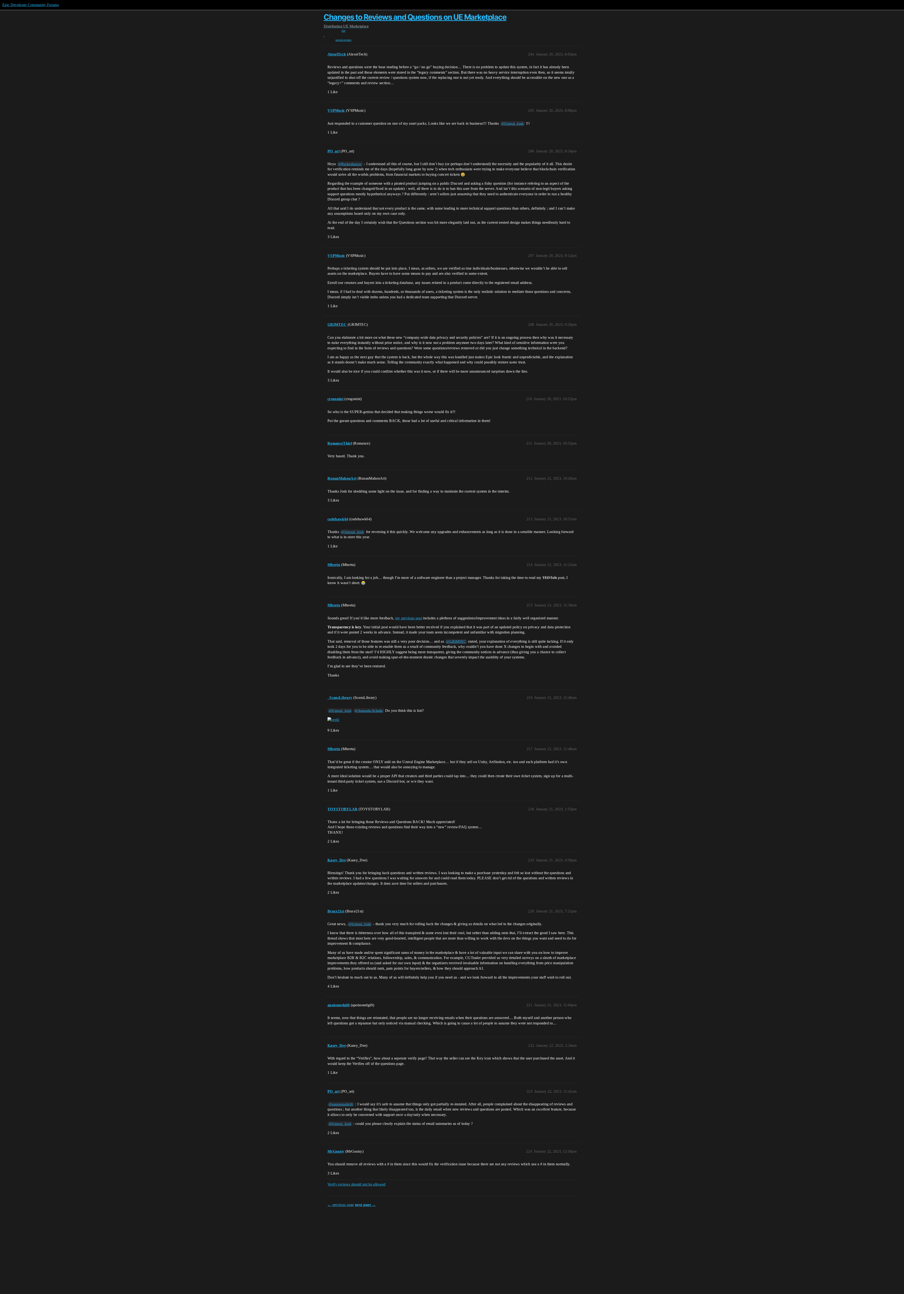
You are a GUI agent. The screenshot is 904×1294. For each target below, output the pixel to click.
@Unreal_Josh (512, 123)
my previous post (408, 618)
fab (343, 30)
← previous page (340, 1205)
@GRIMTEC (456, 641)
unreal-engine (343, 40)
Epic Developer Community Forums (30, 5)
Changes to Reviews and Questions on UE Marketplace (415, 17)
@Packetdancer (350, 164)
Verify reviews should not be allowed (356, 1184)
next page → (365, 1205)
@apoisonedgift (341, 1104)
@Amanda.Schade (369, 711)
